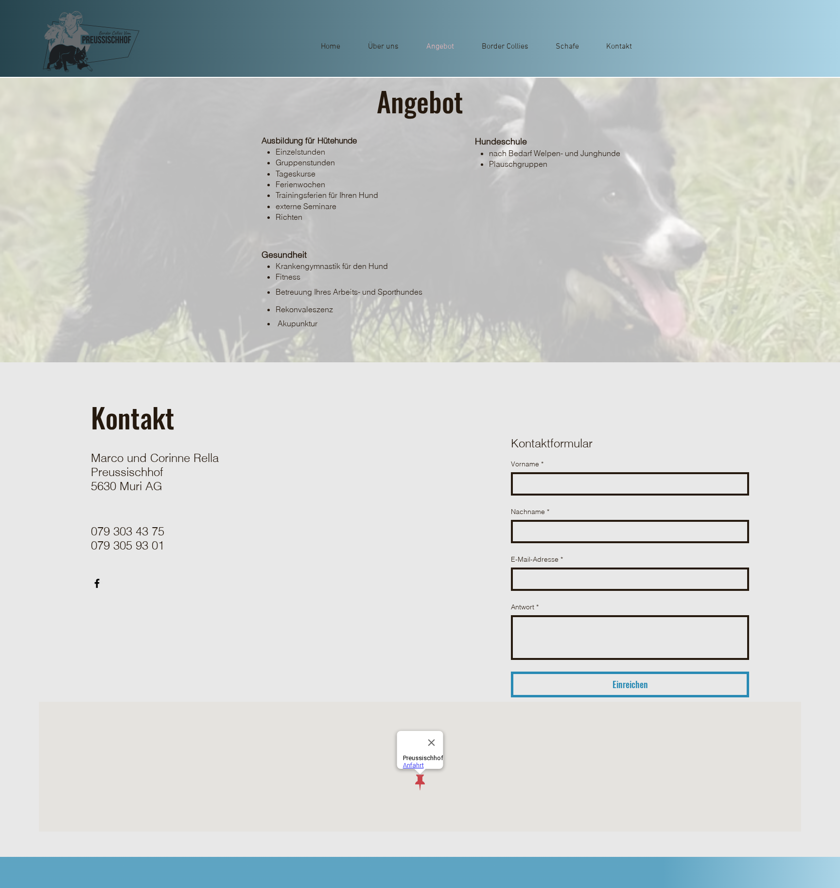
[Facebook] (97, 583)
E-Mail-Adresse (537, 559)
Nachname (530, 511)
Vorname (527, 464)
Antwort (525, 607)
